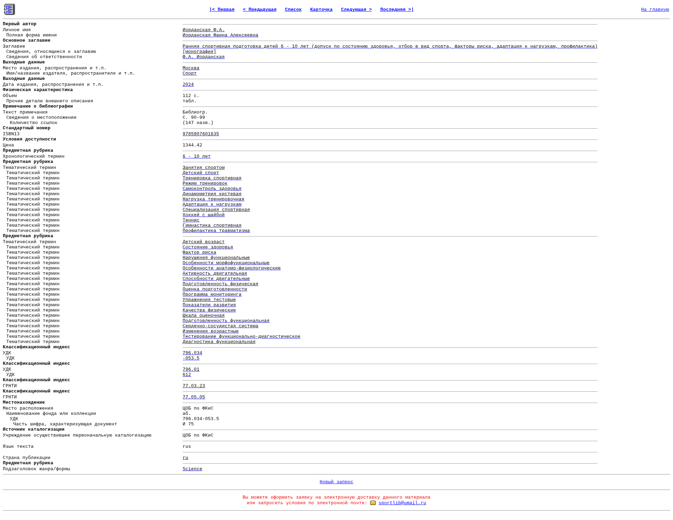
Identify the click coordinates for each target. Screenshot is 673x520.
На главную (655, 9)
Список (293, 9)
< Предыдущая (260, 9)
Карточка (321, 9)
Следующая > (356, 9)
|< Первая (221, 9)
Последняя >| (397, 9)
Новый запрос (336, 482)
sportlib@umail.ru (402, 503)
